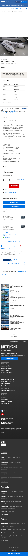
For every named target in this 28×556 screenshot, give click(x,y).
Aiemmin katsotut (21, 271)
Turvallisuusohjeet (6, 386)
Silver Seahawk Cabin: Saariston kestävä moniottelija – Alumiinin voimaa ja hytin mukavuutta (14, 298)
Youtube (6, 414)
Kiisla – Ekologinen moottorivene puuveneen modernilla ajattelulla (14, 327)
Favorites (26, 54)
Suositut (4, 274)
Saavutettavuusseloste (8, 390)
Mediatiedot (4, 399)
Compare (1, 54)
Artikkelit (22, 5)
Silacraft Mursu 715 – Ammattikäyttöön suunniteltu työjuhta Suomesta (14, 321)
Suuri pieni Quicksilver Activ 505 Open (14, 286)
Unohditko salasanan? (7, 381)
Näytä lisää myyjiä (13, 241)
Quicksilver (14, 11)
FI (23, 341)
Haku (3, 5)
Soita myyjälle (6, 222)
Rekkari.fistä (13, 111)
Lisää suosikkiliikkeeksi (11, 190)
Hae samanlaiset (14, 9)
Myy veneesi (10, 358)
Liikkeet (13, 5)
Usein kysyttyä (5, 383)
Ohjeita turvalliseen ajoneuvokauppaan (12, 248)
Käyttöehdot (5, 388)
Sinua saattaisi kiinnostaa (9, 271)
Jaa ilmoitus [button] (20, 8)
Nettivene (5, 2)
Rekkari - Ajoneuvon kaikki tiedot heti (8, 419)
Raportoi (24, 246)
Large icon (25, 39)
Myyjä (4, 166)
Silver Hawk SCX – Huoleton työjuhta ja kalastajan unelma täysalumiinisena (14, 292)
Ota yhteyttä (5, 403)
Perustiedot (6, 80)
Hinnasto (4, 397)
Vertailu (26, 8)
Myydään (3, 11)
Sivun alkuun (14, 336)
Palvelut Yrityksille (6, 401)
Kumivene (8, 11)
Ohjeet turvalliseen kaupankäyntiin (8, 423)
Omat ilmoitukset (6, 368)
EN (25, 341)
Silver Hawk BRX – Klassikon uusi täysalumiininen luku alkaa (14, 310)
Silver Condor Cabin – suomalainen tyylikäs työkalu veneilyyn (14, 316)
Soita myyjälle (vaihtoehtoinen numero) (10, 234)
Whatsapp (7, 237)
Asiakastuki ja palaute (7, 379)
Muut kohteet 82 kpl (10, 192)
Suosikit (23, 8)
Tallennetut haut (6, 366)
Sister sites (10, 2)
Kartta (6, 180)
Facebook (21, 180)
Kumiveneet (7, 260)
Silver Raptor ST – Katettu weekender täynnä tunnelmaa (14, 304)
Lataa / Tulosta (6, 246)
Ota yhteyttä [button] (15, 554)
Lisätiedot (5, 118)
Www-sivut (13, 180)
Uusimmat (8, 5)
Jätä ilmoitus (24, 1)
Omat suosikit (5, 370)
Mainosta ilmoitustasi (7, 372)
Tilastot (17, 246)
